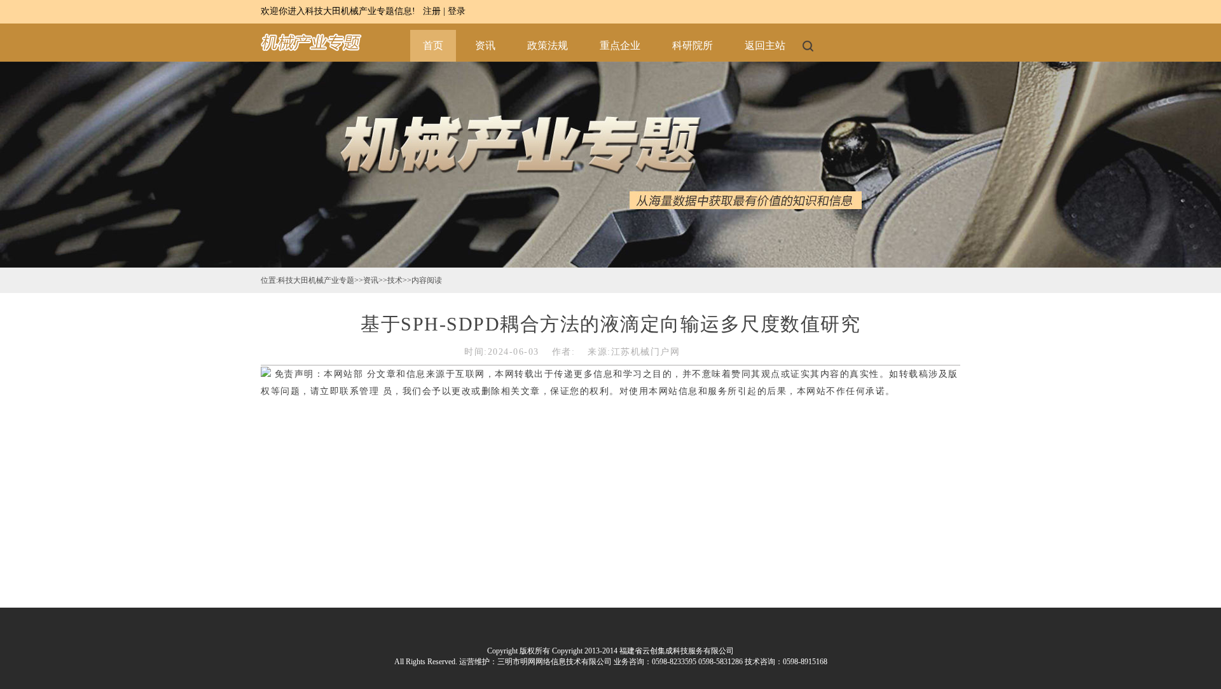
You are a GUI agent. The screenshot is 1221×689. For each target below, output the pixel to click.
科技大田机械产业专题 (316, 280)
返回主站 (765, 45)
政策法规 (547, 45)
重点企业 (620, 45)
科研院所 (692, 45)
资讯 (485, 45)
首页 (433, 45)
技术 (395, 280)
